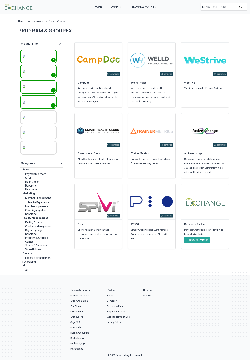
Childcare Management (38, 226)
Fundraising (29, 261)
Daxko (119, 355)
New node (31, 189)
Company (117, 6)
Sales (25, 169)
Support (147, 295)
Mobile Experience (38, 202)
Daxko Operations (79, 295)
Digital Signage (33, 230)
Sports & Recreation (36, 245)
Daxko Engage (77, 343)
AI (23, 265)
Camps (29, 241)
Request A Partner (116, 311)
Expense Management (38, 257)
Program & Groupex (36, 237)
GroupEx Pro (76, 317)
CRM (28, 177)
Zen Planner (76, 306)
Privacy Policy (114, 322)
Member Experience (36, 206)
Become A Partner (143, 6)
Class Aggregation (35, 210)
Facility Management (35, 217)
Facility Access (33, 222)
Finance (27, 253)
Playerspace (76, 349)
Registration (32, 181)
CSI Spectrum (77, 311)
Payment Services (35, 174)
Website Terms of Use (118, 317)
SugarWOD (75, 322)
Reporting (31, 185)
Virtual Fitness (33, 249)
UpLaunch (75, 327)
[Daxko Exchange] (18, 6)
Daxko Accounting (79, 333)
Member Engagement (38, 197)
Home (98, 6)
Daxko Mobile (77, 338)
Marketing (28, 193)
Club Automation (79, 301)
